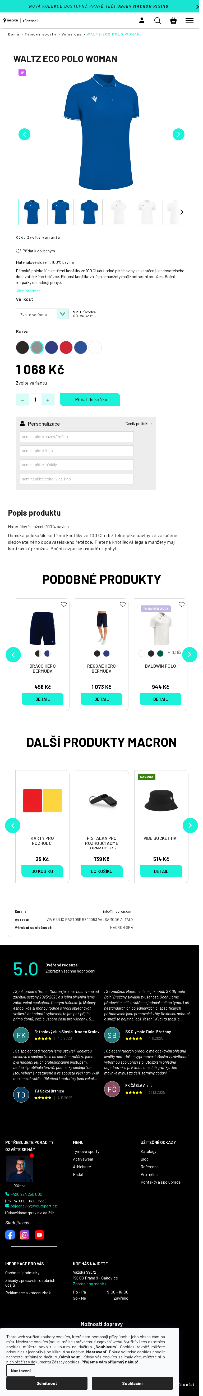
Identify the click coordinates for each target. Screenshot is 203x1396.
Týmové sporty (86, 1151)
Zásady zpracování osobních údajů (30, 1282)
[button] (142, 20)
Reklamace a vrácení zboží (28, 1292)
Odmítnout (46, 1383)
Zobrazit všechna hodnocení (70, 970)
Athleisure (82, 1166)
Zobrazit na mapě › (90, 1283)
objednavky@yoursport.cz (34, 1205)
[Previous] (12, 825)
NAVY (106, 653)
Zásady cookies (66, 1361)
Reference (150, 1166)
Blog (145, 1159)
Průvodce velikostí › (88, 314)
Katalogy (148, 1151)
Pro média (150, 1174)
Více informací (29, 290)
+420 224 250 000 (26, 1194)
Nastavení (21, 1370)
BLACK (97, 653)
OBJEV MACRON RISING (143, 6)
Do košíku (90, 399)
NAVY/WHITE (47, 653)
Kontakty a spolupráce (161, 1182)
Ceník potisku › (139, 423)
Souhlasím (132, 1383)
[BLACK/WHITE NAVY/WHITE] (42, 631)
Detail (161, 871)
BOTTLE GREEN (160, 653)
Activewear (83, 1159)
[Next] (190, 825)
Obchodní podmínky (22, 1272)
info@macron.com (118, 911)
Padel (78, 1174)
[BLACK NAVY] (101, 631)
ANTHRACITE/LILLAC (142, 653)
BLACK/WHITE (38, 653)
